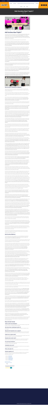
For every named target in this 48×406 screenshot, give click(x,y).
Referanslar (37, 3)
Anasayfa (11, 3)
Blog (24, 6)
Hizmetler (21, 6)
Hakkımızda (14, 3)
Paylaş (7, 363)
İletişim (27, 6)
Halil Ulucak (24, 403)
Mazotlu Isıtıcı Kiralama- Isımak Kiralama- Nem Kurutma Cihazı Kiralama (26, 3)
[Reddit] (27, 364)
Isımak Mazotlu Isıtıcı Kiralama (8, 362)
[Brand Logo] (4, 5)
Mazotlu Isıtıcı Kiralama (7, 361)
